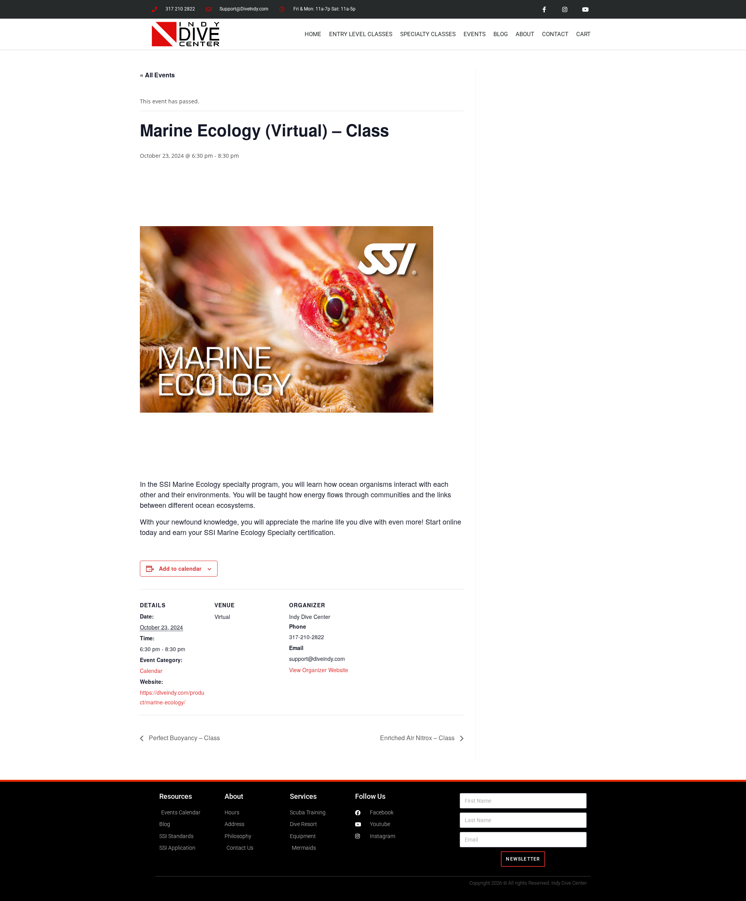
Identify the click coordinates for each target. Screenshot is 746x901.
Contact (555, 34)
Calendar (151, 670)
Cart (583, 34)
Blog (500, 34)
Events (475, 34)
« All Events (157, 74)
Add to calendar (180, 568)
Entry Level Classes (360, 34)
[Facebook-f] (544, 9)
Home (313, 34)
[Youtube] (585, 9)
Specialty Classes (428, 34)
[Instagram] (564, 9)
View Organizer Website (318, 670)
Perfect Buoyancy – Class (183, 737)
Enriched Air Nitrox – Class (418, 737)
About (525, 34)
